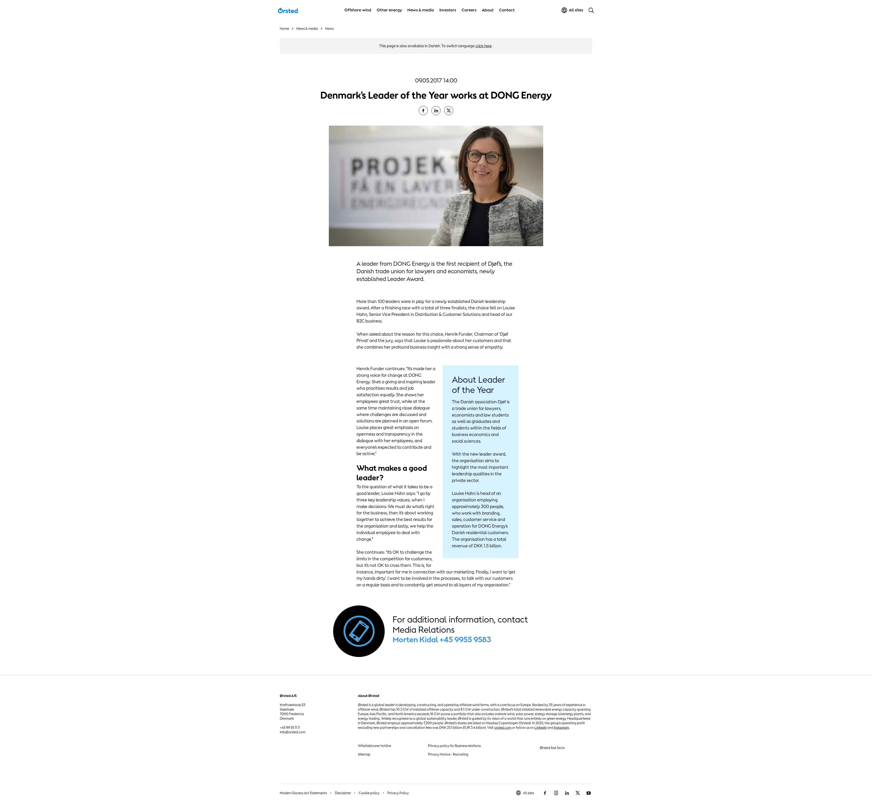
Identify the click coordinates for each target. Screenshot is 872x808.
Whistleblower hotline (374, 746)
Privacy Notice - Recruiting (448, 754)
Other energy (389, 10)
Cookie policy (369, 793)
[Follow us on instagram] (556, 793)
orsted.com (502, 727)
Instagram (561, 727)
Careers (469, 10)
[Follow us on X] (577, 793)
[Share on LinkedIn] (436, 110)
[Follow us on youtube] (588, 793)
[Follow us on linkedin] (566, 793)
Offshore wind (357, 10)
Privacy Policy (398, 793)
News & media (420, 10)
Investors (447, 10)
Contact (507, 10)
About (488, 10)
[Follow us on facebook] (545, 793)
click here (484, 46)
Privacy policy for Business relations (454, 746)
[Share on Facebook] (423, 110)
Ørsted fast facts (552, 748)
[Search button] (591, 10)
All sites (528, 793)
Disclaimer (343, 793)
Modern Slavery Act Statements (303, 793)
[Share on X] (448, 110)
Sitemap (364, 754)
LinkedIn (541, 727)
